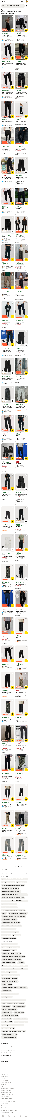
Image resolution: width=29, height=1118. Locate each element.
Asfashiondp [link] (18, 775)
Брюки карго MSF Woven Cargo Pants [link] (7, 178)
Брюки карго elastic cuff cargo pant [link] (21, 746)
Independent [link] (18, 92)
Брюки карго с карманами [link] (20, 323)
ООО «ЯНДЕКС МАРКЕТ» (11, 1110)
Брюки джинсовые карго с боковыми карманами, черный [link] (21, 555)
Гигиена (3, 1070)
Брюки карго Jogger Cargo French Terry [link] (6, 775)
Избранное (14, 1116)
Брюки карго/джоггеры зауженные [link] (20, 64)
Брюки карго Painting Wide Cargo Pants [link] (6, 555)
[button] (27, 6)
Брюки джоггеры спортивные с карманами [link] (7, 64)
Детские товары (5, 1096)
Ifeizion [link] (17, 611)
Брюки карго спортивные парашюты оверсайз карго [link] (21, 265)
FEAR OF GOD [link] (5, 692)
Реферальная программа (7, 1058)
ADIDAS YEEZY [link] (5, 526)
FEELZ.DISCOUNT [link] (19, 236)
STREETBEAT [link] (5, 775)
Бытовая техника (5, 1068)
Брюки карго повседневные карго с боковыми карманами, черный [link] (20, 436)
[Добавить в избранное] (12, 16)
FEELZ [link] (16, 378)
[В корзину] (12, 30)
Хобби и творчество (6, 1082)
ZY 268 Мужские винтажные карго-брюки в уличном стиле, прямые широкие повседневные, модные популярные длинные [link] (21, 407)
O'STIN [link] (3, 322)
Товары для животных (6, 1092)
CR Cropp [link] (4, 435)
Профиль (26, 1116)
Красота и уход (4, 1080)
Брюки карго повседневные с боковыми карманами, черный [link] (7, 746)
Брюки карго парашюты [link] (20, 209)
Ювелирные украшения (6, 1098)
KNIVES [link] (3, 35)
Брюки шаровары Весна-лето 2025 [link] (7, 36)
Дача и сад (3, 1084)
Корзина (20, 1116)
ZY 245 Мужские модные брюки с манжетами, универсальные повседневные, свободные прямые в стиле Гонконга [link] (20, 831)
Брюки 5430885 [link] (7, 857)
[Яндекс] (12, 1112)
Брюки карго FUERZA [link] (7, 584)
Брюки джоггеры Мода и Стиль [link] (21, 93)
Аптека (3, 1078)
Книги (2, 1086)
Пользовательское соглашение (8, 1101)
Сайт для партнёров (6, 1052)
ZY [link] (16, 406)
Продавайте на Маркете (7, 1048)
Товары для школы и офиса (7, 1088)
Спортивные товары (6, 1090)
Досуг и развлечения (6, 1064)
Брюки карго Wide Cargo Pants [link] (7, 237)
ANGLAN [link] (4, 406)
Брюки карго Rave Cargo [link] (21, 495)
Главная (3, 1116)
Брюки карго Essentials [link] (6, 693)
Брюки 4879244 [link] (21, 804)
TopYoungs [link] (18, 35)
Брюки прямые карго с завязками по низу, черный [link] (7, 265)
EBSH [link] (3, 63)
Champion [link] (18, 745)
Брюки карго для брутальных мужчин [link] (6, 351)
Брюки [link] (5, 666)
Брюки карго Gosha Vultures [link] (7, 527)
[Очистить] (23, 6)
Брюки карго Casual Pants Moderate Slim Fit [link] (20, 666)
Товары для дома (5, 1076)
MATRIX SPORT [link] (5, 177)
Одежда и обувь (5, 1074)
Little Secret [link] (18, 293)
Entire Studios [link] (19, 177)
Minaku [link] (17, 121)
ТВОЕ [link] (3, 265)
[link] (14, 879)
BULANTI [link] (17, 63)
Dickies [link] (17, 665)
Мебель (3, 1066)
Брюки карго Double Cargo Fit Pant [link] (20, 527)
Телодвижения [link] (19, 265)
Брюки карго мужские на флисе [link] (21, 36)
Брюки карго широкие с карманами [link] (20, 149)
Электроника (4, 1072)
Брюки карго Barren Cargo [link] (21, 178)
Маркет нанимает (5, 1105)
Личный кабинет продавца (7, 1046)
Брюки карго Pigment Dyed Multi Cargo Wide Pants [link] (19, 351)
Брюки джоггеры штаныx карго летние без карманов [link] (7, 93)
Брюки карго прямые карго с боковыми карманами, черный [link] (7, 495)
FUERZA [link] (4, 584)
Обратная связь (5, 1103)
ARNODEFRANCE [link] (19, 494)
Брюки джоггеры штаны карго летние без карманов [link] (7, 209)
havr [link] (3, 857)
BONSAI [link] (17, 526)
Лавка (9, 1116)
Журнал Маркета (5, 1107)
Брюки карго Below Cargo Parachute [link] (7, 407)
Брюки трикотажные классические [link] (6, 149)
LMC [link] (3, 236)
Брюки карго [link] (20, 121)
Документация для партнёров (8, 1050)
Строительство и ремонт (7, 1094)
